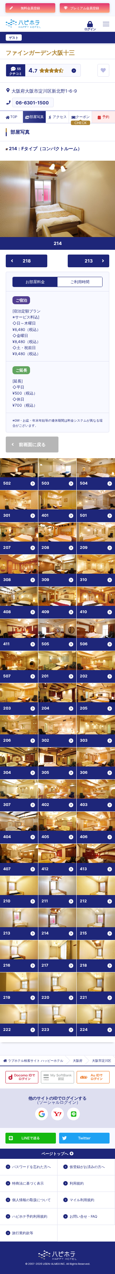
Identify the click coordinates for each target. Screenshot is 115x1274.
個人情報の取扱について (31, 1200)
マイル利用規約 (82, 1200)
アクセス (60, 117)
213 (89, 260)
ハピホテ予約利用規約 (29, 1216)
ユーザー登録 (33, 37)
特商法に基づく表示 (28, 1183)
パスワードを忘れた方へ (31, 1167)
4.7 (32, 71)
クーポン (83, 117)
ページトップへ (55, 1153)
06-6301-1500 (32, 102)
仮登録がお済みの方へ (87, 1167)
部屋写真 (37, 117)
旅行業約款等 (22, 1233)
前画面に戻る (32, 444)
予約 (105, 117)
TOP (13, 117)
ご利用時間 (79, 281)
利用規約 (77, 1183)
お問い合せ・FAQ (83, 1216)
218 (27, 260)
